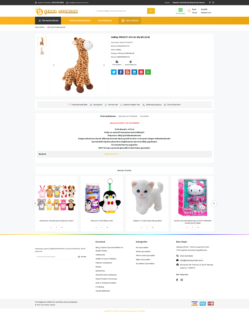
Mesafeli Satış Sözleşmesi (106, 274)
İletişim (167, 2)
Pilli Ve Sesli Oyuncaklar (145, 255)
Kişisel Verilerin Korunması (106, 278)
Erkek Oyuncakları (143, 251)
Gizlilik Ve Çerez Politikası (106, 258)
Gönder (83, 256)
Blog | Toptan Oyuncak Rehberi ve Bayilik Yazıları (109, 249)
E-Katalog (100, 286)
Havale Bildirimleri (103, 290)
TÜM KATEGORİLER (50, 20)
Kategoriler (141, 242)
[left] (35, 203)
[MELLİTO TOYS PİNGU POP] (102, 197)
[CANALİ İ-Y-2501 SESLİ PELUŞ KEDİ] (147, 197)
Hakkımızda (100, 254)
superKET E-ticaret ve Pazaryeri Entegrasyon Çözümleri (124, 311)
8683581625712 (112, 154)
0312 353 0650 (186, 256)
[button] (53, 65)
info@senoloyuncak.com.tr (191, 260)
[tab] (108, 116)
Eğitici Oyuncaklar (143, 259)
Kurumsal (100, 242)
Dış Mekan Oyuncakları (145, 263)
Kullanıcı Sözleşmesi (104, 262)
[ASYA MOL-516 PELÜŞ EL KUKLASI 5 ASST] (56, 197)
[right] (214, 203)
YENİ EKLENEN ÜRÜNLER (79, 20)
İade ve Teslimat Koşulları (106, 282)
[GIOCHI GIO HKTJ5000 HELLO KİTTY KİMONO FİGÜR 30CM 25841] (193, 197)
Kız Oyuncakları (142, 247)
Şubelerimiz (100, 270)
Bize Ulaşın (181, 242)
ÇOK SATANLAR (105, 20)
